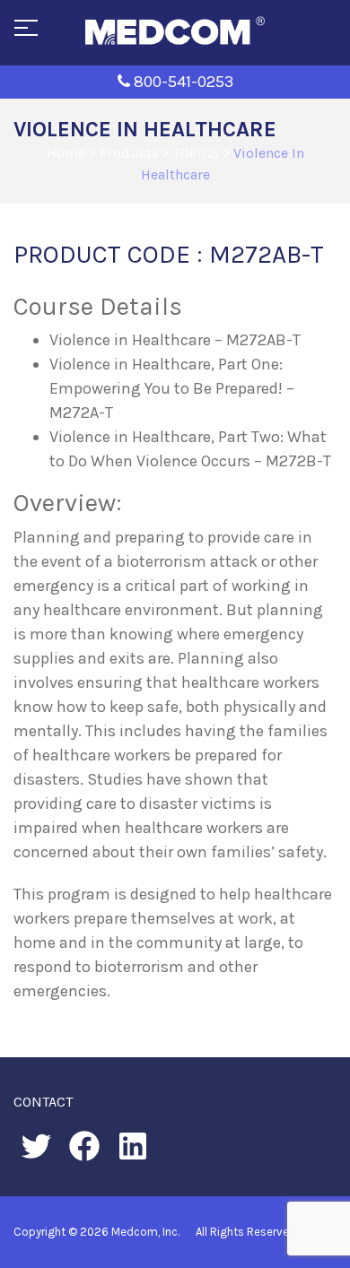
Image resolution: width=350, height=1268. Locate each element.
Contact (43, 1101)
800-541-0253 (183, 81)
